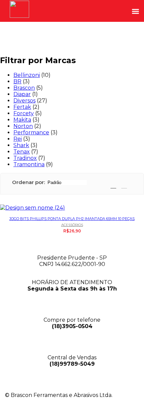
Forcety (23, 113)
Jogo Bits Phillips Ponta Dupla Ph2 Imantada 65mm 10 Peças (72, 218)
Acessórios (72, 225)
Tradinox (25, 158)
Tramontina (29, 164)
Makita (22, 120)
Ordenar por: (28, 182)
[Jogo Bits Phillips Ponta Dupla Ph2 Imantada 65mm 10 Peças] (72, 208)
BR (17, 81)
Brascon (24, 88)
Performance (31, 132)
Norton (23, 126)
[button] (135, 11)
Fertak (22, 107)
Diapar (22, 94)
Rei (17, 139)
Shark (21, 145)
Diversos (24, 100)
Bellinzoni (26, 75)
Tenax (21, 151)
